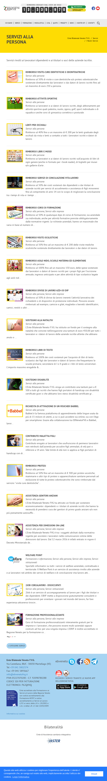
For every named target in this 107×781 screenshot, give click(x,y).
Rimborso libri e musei (39, 151)
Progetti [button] (63, 23)
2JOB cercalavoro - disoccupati (43, 585)
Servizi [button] (17, 23)
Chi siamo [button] (8, 23)
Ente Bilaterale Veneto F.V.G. (79, 38)
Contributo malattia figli (40, 436)
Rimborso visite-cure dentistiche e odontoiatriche (55, 72)
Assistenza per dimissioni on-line (45, 525)
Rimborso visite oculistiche (42, 237)
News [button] (72, 23)
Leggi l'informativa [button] (20, 777)
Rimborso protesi (36, 466)
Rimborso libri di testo (39, 350)
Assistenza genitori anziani (42, 495)
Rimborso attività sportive (41, 98)
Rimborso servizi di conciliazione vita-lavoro (52, 178)
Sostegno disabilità (37, 379)
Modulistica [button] (39, 23)
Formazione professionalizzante (45, 615)
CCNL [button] (48, 23)
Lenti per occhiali (36, 125)
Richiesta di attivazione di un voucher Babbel (52, 406)
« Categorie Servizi (16, 646)
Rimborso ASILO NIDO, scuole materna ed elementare (56, 260)
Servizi (95, 38)
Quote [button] (55, 23)
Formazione (27, 23)
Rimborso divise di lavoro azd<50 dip (47, 290)
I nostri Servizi (92, 41)
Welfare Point (34, 555)
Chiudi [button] (94, 774)
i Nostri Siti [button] (80, 23)
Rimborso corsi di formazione (43, 207)
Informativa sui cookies (16, 714)
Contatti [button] (91, 23)
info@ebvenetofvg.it (17, 674)
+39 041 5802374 (19, 667)
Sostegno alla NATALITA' (39, 320)
